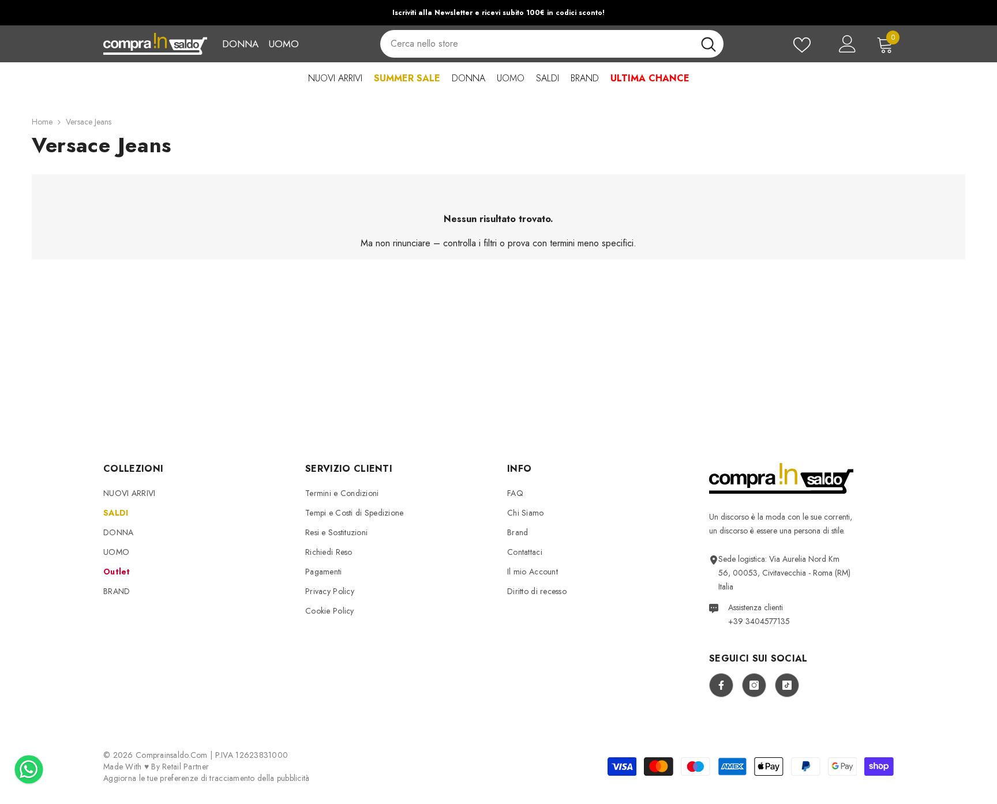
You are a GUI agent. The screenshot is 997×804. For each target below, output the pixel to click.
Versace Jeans (88, 121)
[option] (498, 13)
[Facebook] (721, 685)
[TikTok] (787, 685)
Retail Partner (185, 766)
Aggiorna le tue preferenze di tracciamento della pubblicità (206, 778)
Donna (240, 44)
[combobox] (536, 44)
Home (42, 121)
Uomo (283, 44)
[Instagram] (754, 685)
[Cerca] (551, 44)
